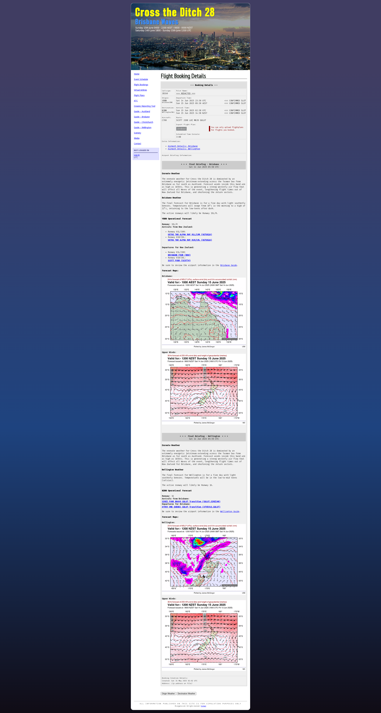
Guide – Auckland (142, 111)
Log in (137, 155)
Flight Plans (139, 95)
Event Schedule (141, 79)
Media (136, 138)
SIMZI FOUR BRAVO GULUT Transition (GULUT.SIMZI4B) (191, 501)
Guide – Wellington (142, 127)
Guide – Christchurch (143, 122)
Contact (137, 143)
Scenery (137, 133)
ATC (136, 101)
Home (136, 74)
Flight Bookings (141, 84)
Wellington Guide (229, 511)
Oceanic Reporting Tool (144, 106)
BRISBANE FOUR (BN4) (179, 255)
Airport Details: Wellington (184, 149)
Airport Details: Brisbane (183, 146)
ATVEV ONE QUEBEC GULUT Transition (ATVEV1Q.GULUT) (191, 507)
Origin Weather (168, 693)
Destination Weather (186, 693)
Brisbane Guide (228, 265)
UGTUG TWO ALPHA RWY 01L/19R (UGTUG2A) (190, 234)
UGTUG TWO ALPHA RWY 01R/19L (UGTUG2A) (190, 240)
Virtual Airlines (140, 90)
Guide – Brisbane (142, 117)
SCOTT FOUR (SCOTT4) (179, 260)
